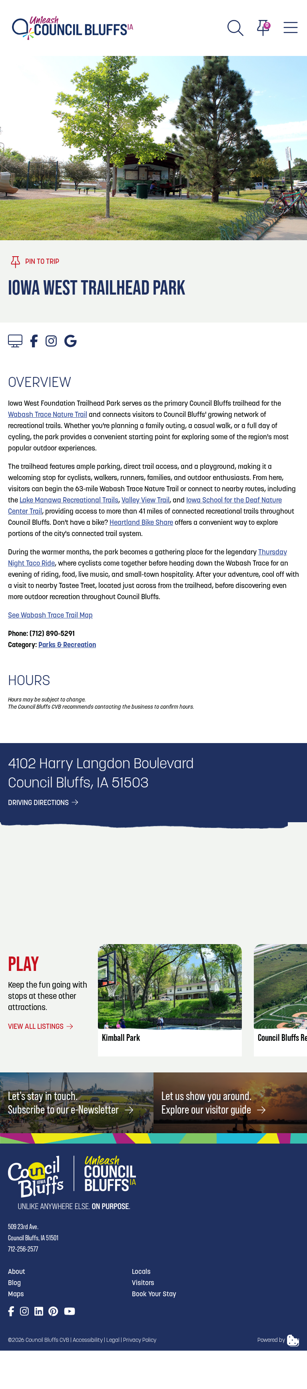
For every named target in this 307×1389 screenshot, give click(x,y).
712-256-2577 (23, 1249)
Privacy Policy (139, 1340)
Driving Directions (39, 803)
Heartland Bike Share (141, 523)
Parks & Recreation (67, 645)
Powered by (271, 1340)
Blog (14, 1283)
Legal (113, 1340)
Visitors (143, 1283)
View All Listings (36, 1027)
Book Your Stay (154, 1294)
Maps (16, 1294)
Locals (141, 1272)
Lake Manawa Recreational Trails (69, 500)
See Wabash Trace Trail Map (50, 616)
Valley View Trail (145, 500)
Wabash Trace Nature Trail (47, 415)
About (16, 1272)
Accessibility (88, 1340)
